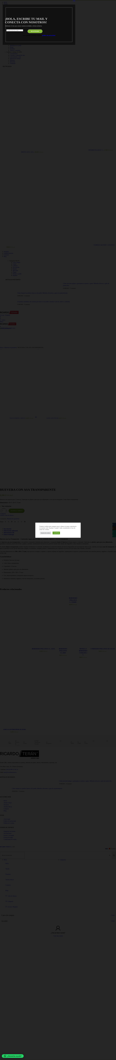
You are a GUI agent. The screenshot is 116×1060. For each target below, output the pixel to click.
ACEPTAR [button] (56, 533)
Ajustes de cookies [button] (45, 533)
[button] (13, 1056)
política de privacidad (48, 35)
